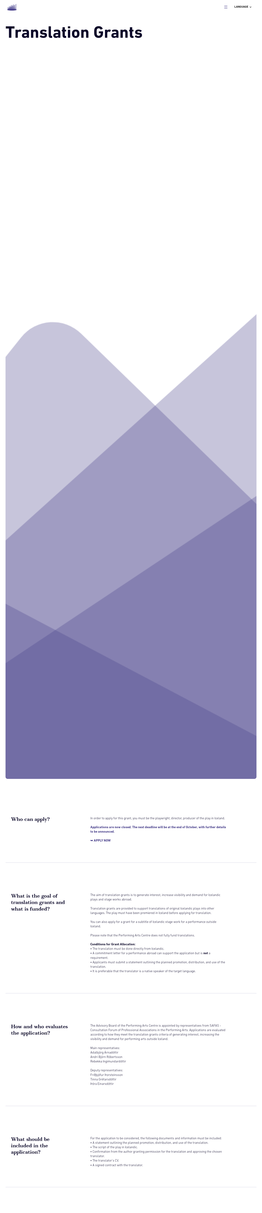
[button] (243, 7)
